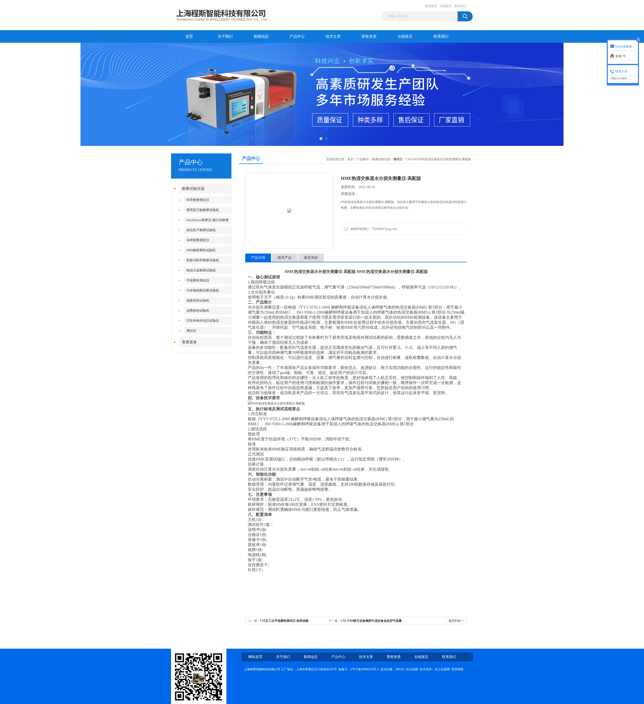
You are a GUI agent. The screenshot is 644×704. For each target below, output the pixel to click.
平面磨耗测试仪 (197, 280)
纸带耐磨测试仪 (197, 200)
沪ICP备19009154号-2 (364, 669)
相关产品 (284, 258)
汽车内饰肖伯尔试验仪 (202, 320)
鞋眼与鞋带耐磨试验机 (202, 260)
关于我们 (225, 36)
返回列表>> (456, 621)
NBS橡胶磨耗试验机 (201, 250)
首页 (189, 36)
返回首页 (431, 6)
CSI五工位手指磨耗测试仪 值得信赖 (284, 621)
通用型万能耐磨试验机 (202, 210)
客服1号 (620, 56)
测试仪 (191, 331)
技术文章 (333, 36)
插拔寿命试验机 (197, 300)
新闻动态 (261, 36)
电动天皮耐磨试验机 (201, 270)
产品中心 (297, 36)
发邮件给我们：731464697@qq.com (373, 229)
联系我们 (460, 6)
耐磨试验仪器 (193, 189)
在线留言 (446, 6)
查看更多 (189, 342)
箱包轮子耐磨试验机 (201, 230)
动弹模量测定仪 (197, 240)
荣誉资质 (369, 36)
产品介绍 (258, 258)
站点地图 (412, 669)
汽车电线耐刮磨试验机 (202, 290)
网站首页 (255, 657)
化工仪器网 (442, 669)
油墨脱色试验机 (197, 310)
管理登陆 (457, 669)
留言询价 (311, 258)
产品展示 (363, 159)
